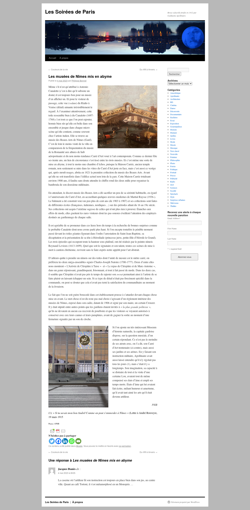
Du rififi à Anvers (148, 69)
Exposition (174, 123)
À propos (64, 57)
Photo (172, 163)
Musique (173, 148)
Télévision (174, 203)
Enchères (174, 117)
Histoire (173, 129)
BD (171, 102)
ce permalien (125, 445)
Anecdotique (175, 93)
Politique (173, 169)
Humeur (173, 132)
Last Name (172, 238)
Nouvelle (174, 154)
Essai (172, 120)
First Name (172, 228)
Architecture (175, 99)
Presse (173, 175)
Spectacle (174, 193)
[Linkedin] (65, 441)
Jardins (173, 135)
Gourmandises (176, 126)
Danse (172, 108)
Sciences (173, 187)
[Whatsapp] (72, 441)
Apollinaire (174, 96)
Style (172, 196)
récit (172, 184)
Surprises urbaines (177, 200)
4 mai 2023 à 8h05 (66, 472)
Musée (79, 445)
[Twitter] (52, 441)
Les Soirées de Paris (70, 11)
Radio (172, 181)
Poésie (173, 166)
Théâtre (173, 206)
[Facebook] (58, 441)
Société (173, 190)
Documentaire (175, 114)
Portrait (173, 172)
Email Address (174, 218)
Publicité (173, 178)
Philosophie (175, 160)
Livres (172, 138)
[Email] (78, 441)
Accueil (52, 57)
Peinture (173, 157)
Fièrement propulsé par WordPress (185, 502)
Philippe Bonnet (79, 80)
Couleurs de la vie (58, 69)
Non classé (174, 151)
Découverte (174, 111)
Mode (172, 141)
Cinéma (173, 105)
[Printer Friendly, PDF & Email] (57, 431)
